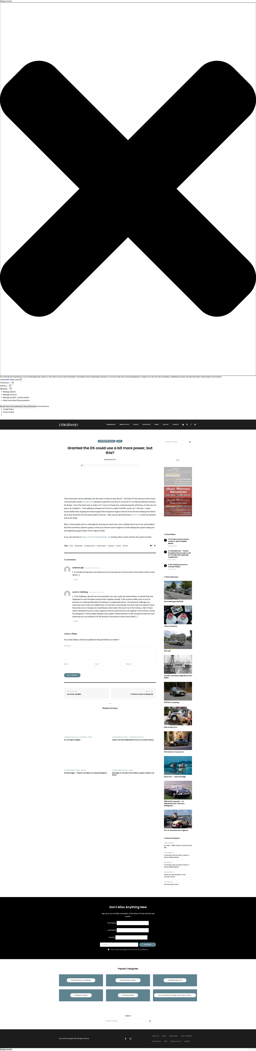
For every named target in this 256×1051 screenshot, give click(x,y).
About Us (155, 1036)
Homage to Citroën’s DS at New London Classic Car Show (133, 774)
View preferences (16, 406)
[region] (178, 489)
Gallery (166, 424)
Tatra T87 (125, 546)
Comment (67, 646)
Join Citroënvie (186, 1036)
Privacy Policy (8, 412)
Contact (176, 424)
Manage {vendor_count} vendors (16, 397)
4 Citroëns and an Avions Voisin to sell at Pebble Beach (176, 856)
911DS (71, 546)
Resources (146, 424)
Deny (8, 406)
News (119, 441)
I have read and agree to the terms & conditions (129, 949)
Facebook (125, 1038)
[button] (128, 189)
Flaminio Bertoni (101, 546)
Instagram (130, 1038)
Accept (2, 406)
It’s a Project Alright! (72, 740)
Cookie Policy (8, 409)
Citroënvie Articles (71, 737)
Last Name (111, 930)
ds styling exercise (89, 546)
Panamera (111, 546)
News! (157, 424)
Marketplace (124, 424)
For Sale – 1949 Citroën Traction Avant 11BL (178, 846)
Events (135, 424)
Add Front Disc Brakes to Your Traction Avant (175, 876)
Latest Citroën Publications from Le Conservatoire (133, 740)
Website (128, 664)
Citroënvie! (83, 737)
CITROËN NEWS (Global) (106, 441)
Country (112, 937)
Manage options (9, 391)
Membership (111, 424)
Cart (166, 1041)
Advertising (173, 1036)
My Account (156, 1041)
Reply (76, 579)
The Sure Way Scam (171, 884)
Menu (195, 425)
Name (66, 664)
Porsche (118, 546)
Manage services (10, 394)
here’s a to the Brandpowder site (96, 537)
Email (97, 664)
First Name (111, 923)
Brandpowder (78, 546)
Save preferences (30, 406)
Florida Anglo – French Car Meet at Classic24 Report (85, 773)
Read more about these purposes (16, 400)
